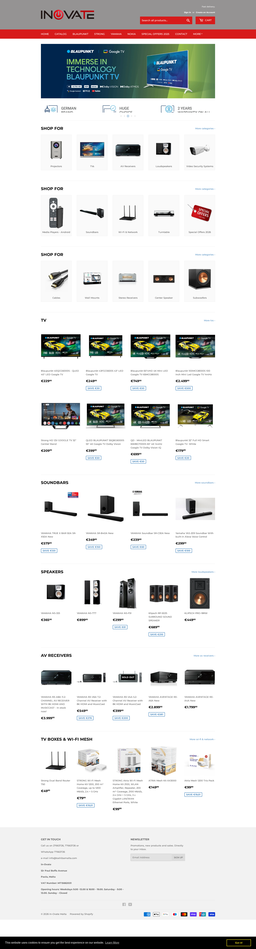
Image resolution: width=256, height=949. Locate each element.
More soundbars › (205, 495)
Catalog (61, 34)
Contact (181, 34)
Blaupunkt (80, 34)
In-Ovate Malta (58, 927)
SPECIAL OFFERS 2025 (155, 34)
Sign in (187, 12)
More (197, 34)
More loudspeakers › (203, 584)
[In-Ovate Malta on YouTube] (130, 918)
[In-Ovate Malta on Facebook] (124, 918)
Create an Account (205, 12)
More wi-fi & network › (202, 752)
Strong (99, 34)
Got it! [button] (239, 942)
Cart (208, 20)
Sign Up (178, 870)
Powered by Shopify (81, 927)
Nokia (131, 34)
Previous (48, 85)
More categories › (205, 141)
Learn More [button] (112, 942)
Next (208, 85)
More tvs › (209, 333)
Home (45, 34)
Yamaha (116, 34)
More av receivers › (204, 668)
